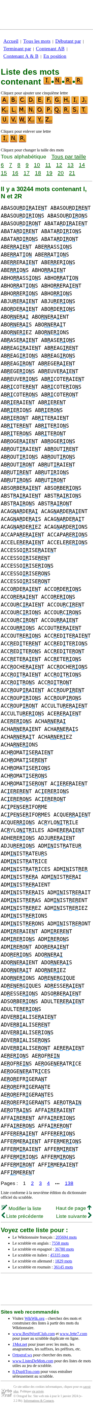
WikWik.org (34, 1318)
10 (37, 165)
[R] (66, 112)
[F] (49, 103)
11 (48, 165)
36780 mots (64, 1249)
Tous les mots (36, 41)
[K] (5, 112)
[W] (22, 122)
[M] (22, 112)
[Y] (40, 122)
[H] (66, 103)
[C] (22, 103)
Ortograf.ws (22, 1355)
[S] (75, 112)
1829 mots (63, 1261)
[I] (75, 103)
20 (61, 173)
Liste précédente (24, 1216)
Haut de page (71, 1208)
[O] (40, 112)
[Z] (49, 122)
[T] (84, 112)
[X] (31, 122)
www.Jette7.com (73, 1333)
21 (72, 173)
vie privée (38, 1391)
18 (38, 173)
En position (54, 56)
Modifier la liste (24, 1208)
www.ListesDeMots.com (32, 1361)
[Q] (57, 112)
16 (15, 173)
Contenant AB (50, 48)
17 (27, 173)
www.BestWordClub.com (33, 1333)
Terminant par (17, 48)
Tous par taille (68, 156)
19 (49, 173)
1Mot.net (19, 1344)
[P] (49, 112)
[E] (40, 103)
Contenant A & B (20, 56)
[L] (14, 112)
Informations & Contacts (39, 1401)
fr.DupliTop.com (26, 1371)
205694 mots (66, 1237)
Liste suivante (72, 1216)
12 (59, 165)
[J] (84, 103)
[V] (14, 122)
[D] (31, 103)
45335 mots (59, 1255)
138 (69, 1183)
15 (4, 173)
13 (70, 165)
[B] (14, 103)
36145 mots (63, 1267)
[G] (57, 103)
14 (82, 165)
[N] (31, 112)
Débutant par (68, 41)
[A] (5, 103)
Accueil (10, 41)
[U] (5, 122)
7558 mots (60, 1243)
